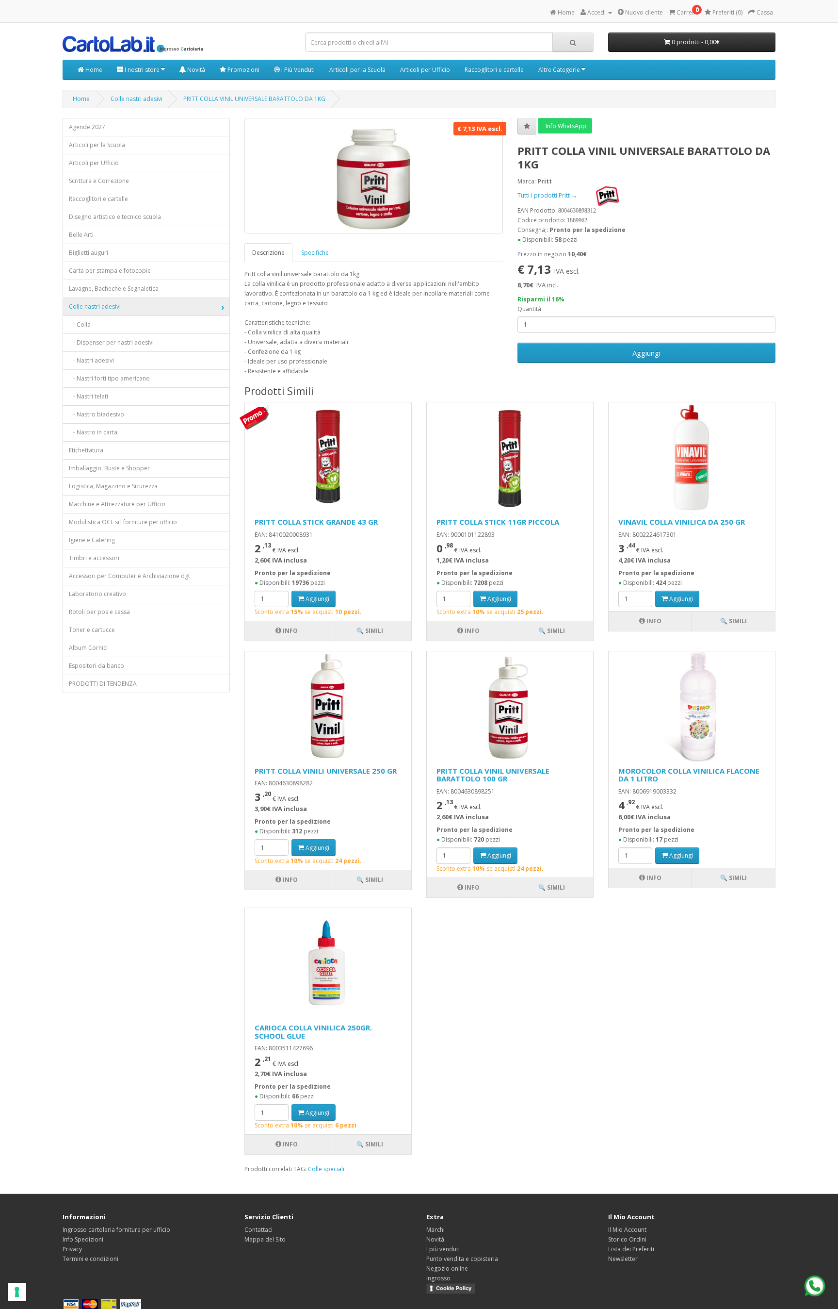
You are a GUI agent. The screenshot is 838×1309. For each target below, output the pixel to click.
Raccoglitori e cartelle (494, 70)
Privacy (72, 1249)
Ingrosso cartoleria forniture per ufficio (116, 1230)
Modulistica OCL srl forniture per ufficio (123, 522)
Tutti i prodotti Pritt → (548, 195)
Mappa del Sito (265, 1239)
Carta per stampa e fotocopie (110, 270)
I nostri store (142, 70)
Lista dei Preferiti (631, 1249)
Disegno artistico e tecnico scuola (115, 217)
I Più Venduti (297, 70)
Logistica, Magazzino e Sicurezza (113, 486)
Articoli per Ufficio (425, 70)
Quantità (529, 309)
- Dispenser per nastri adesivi (111, 342)
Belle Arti (81, 235)
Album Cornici (88, 648)
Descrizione (268, 253)
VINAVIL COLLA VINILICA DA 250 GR (681, 522)
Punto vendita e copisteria (462, 1259)
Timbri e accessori (94, 558)
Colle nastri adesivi (136, 99)
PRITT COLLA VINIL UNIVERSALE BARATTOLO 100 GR (492, 775)
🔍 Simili (369, 631)
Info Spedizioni (83, 1239)
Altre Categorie (559, 70)
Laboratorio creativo (97, 594)
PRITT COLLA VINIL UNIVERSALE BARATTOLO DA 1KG (254, 99)
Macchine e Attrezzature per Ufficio (117, 504)
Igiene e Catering (92, 540)
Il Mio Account (627, 1230)
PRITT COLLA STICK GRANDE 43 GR (316, 522)
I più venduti (443, 1249)
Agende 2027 (87, 127)
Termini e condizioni (90, 1259)
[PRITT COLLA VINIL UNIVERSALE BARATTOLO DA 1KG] (373, 175)
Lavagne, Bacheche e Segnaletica (114, 288)
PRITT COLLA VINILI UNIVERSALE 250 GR (326, 771)
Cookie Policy (453, 1288)
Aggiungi (646, 353)
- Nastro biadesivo (96, 414)
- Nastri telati (88, 396)
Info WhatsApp (565, 126)
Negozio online (447, 1268)
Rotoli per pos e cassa (99, 612)
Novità (195, 70)
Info (289, 631)
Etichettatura (86, 450)
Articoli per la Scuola (357, 70)
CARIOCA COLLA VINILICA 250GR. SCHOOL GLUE (313, 1032)
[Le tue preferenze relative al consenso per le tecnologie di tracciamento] (17, 1292)
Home (93, 70)
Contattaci (258, 1230)
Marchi (435, 1230)
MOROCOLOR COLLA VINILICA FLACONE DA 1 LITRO (688, 775)
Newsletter (623, 1259)
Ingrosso (438, 1278)
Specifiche (315, 253)
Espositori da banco (96, 666)
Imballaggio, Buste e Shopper (109, 468)
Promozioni (242, 70)
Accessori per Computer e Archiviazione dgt (129, 576)
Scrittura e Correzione (99, 181)
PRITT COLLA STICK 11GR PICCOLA (497, 522)
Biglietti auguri (88, 253)
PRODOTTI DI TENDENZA (103, 683)
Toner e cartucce (92, 630)
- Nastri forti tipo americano (109, 378)
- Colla (80, 324)
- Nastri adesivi (91, 360)
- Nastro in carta (93, 432)
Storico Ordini (627, 1239)
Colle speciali (326, 1169)
